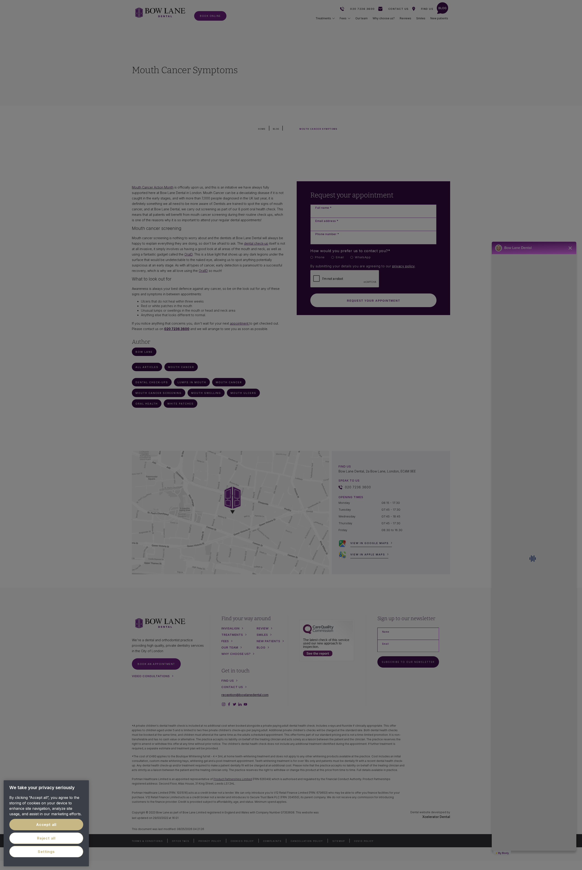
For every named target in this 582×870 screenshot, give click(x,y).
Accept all (46, 824)
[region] (46, 823)
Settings (46, 851)
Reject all (46, 838)
